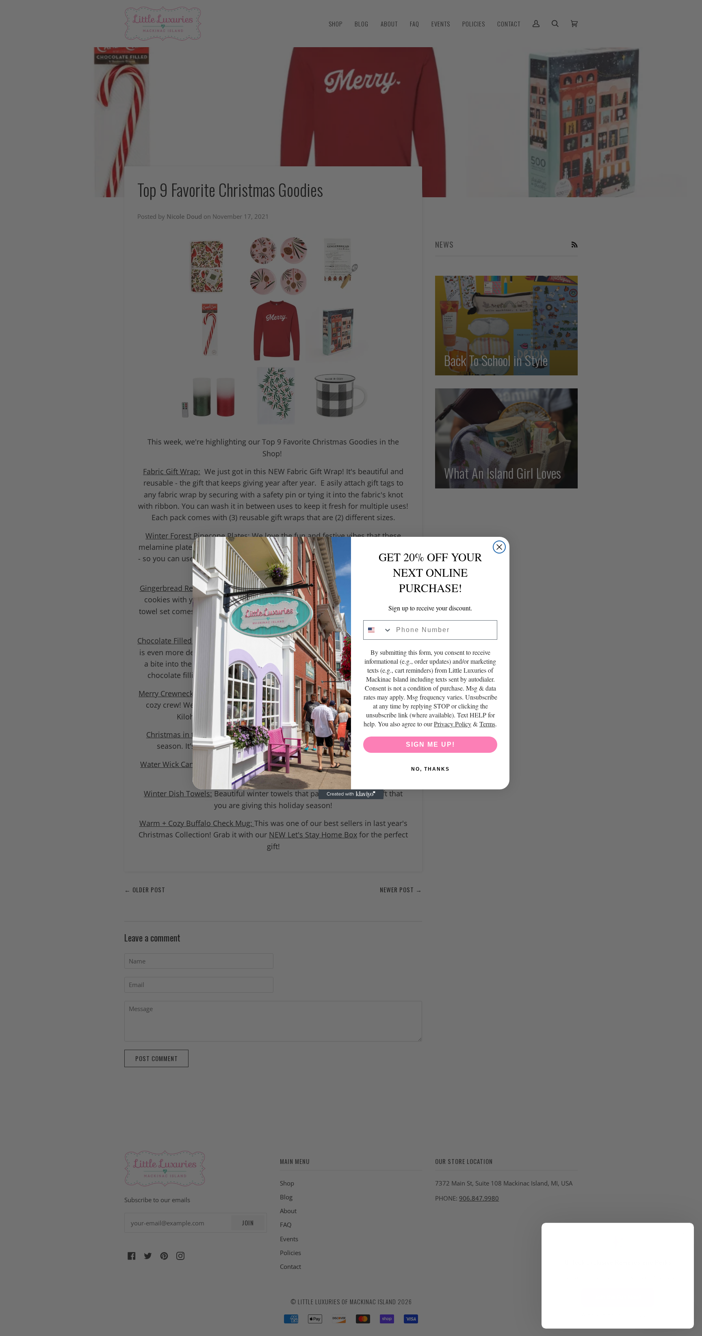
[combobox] (378, 630)
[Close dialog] (499, 547)
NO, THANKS (430, 769)
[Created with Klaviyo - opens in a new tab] (351, 794)
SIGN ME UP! (430, 744)
